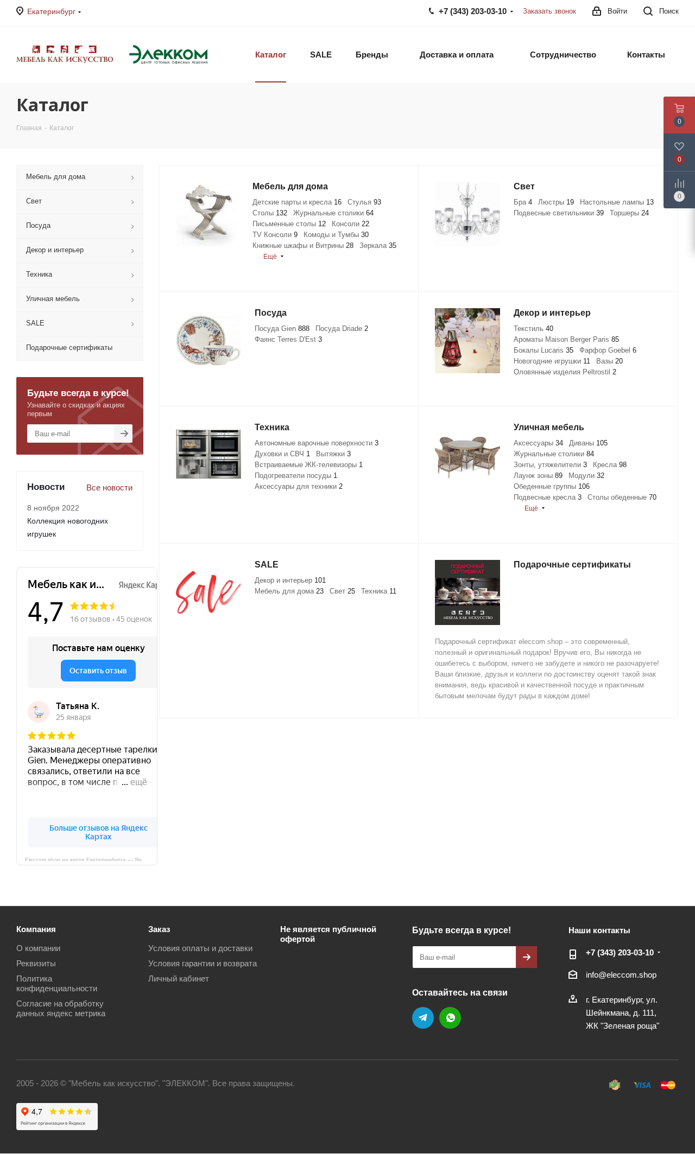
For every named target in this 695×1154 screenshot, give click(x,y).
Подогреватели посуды (296, 475)
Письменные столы (289, 224)
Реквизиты (36, 963)
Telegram (423, 1018)
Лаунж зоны (538, 475)
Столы (269, 213)
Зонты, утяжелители (550, 465)
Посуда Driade (341, 328)
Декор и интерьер (290, 580)
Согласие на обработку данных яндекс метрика (60, 1008)
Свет (342, 591)
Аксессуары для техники (299, 486)
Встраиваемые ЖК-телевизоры (309, 465)
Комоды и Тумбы (336, 235)
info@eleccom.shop (621, 974)
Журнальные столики (333, 213)
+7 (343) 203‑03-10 (620, 952)
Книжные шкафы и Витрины (302, 245)
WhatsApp (450, 1018)
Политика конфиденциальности (56, 983)
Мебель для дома (289, 591)
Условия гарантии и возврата (202, 963)
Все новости (109, 487)
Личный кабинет (178, 978)
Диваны (588, 443)
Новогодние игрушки (552, 361)
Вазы (609, 361)
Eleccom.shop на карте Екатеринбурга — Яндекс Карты (91, 859)
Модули (586, 475)
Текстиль (533, 328)
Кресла (610, 465)
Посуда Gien (282, 328)
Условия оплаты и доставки (200, 948)
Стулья (364, 202)
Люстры (556, 202)
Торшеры (629, 213)
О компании (38, 948)
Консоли (350, 224)
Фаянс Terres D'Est (288, 339)
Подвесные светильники (559, 213)
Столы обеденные (621, 497)
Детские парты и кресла (297, 202)
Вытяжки (333, 454)
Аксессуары (538, 443)
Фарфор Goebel (607, 350)
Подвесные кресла (548, 497)
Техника (378, 591)
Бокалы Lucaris (543, 350)
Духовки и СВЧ (282, 454)
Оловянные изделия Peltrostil (565, 372)
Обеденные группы (552, 486)
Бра (523, 202)
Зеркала (377, 245)
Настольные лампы (617, 202)
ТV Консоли (275, 235)
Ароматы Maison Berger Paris (566, 339)
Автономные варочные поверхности (316, 443)
